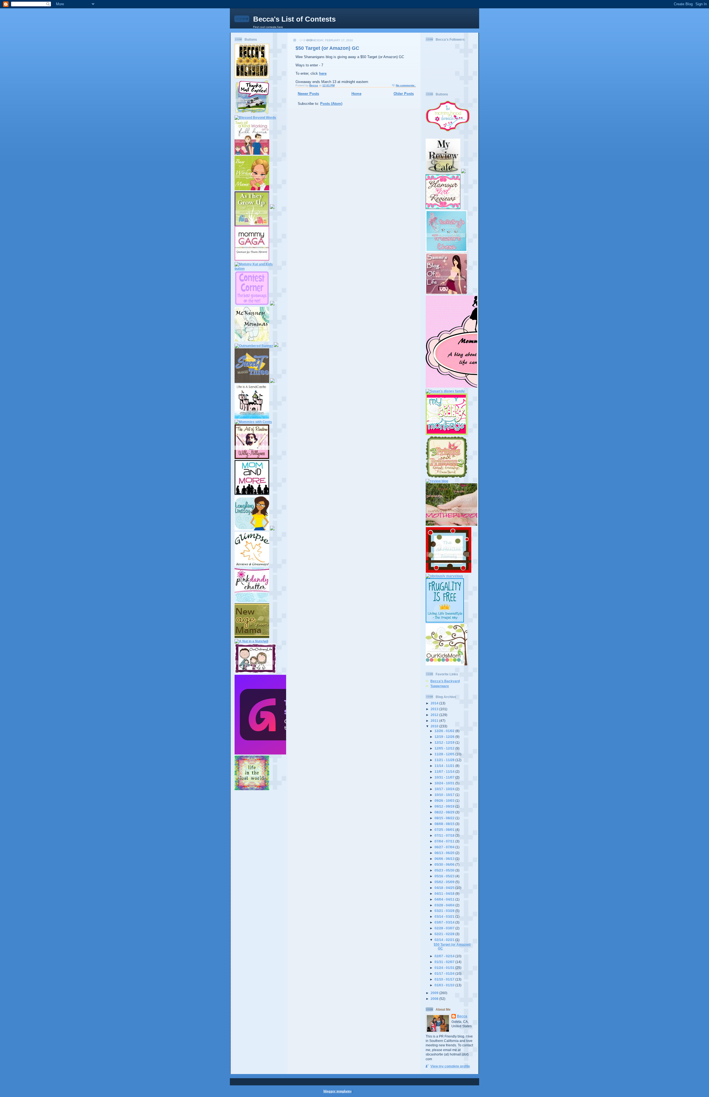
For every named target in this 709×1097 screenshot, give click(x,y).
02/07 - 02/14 (445, 956)
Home (356, 94)
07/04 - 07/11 (445, 841)
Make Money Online (370, 1091)
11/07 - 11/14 (445, 771)
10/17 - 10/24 (445, 789)
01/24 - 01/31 (445, 967)
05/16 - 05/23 (445, 876)
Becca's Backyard (445, 681)
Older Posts (404, 94)
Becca (462, 1016)
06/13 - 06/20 (445, 853)
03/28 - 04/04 (445, 905)
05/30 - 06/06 (445, 864)
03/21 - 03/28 (445, 910)
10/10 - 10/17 (445, 795)
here (323, 73)
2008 (435, 998)
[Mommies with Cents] (253, 422)
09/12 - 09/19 (445, 806)
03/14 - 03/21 (445, 916)
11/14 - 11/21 (445, 765)
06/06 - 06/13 (445, 858)
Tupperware (439, 686)
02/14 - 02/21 (445, 940)
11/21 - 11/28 (445, 760)
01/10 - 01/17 (445, 979)
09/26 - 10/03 (445, 800)
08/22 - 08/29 (445, 812)
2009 (435, 993)
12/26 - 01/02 (445, 731)
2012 (435, 715)
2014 (435, 703)
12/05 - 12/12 (445, 748)
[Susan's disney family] (445, 391)
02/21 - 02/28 (445, 934)
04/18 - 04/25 (445, 887)
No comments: (406, 85)
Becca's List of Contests (294, 19)
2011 (435, 720)
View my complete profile (450, 1066)
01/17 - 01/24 (445, 973)
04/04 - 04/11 (445, 899)
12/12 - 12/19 (445, 742)
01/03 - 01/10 (445, 985)
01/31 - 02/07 (445, 962)
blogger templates (337, 1091)
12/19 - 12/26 (445, 736)
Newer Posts (308, 94)
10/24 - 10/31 (445, 783)
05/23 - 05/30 (445, 870)
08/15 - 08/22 (445, 818)
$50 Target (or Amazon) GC (327, 48)
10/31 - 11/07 (445, 777)
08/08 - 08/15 (445, 824)
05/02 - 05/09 (445, 882)
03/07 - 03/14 (445, 922)
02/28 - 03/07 (445, 928)
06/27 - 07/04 (445, 847)
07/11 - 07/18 (445, 835)
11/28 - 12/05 (445, 754)
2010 (435, 726)
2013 (435, 709)
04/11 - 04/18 (445, 893)
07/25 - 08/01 (445, 829)
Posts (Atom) (331, 104)
